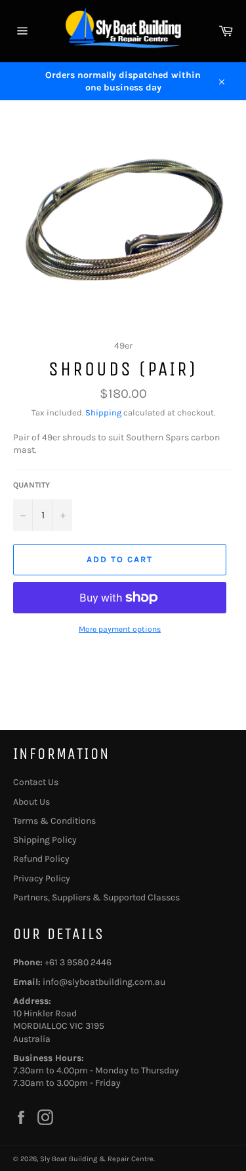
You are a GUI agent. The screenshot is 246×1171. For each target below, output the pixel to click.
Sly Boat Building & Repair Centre (97, 1159)
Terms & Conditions (54, 820)
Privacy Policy (41, 878)
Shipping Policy (45, 839)
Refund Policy (41, 858)
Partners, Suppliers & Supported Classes (96, 897)
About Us (31, 801)
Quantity (31, 485)
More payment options (120, 629)
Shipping (103, 412)
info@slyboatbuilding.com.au (104, 982)
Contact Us (35, 782)
